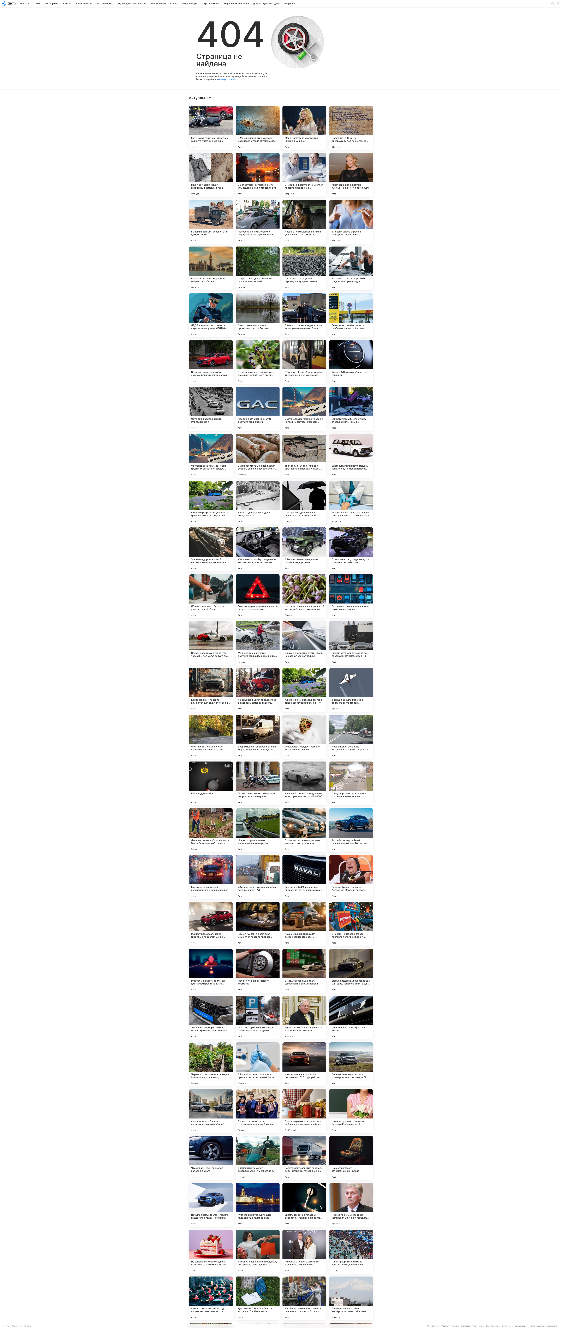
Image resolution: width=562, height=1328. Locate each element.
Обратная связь (493, 1326)
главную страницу (228, 79)
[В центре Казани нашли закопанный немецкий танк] (211, 175)
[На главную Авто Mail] (11, 3)
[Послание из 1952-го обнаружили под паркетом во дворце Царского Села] (351, 128)
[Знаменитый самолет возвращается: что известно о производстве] (258, 1158)
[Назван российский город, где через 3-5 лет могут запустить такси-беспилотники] (211, 643)
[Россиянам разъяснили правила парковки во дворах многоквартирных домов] (351, 596)
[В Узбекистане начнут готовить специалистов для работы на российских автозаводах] (304, 1298)
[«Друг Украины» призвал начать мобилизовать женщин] (304, 1017)
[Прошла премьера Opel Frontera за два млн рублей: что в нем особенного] (211, 1205)
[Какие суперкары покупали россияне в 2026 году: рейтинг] (304, 1064)
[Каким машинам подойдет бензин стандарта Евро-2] (304, 924)
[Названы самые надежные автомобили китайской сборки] (211, 362)
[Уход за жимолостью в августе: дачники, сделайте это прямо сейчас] (258, 362)
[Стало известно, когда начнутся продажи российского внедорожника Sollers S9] (351, 549)
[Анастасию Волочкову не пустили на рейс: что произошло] (351, 175)
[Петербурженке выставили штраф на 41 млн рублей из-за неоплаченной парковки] (258, 222)
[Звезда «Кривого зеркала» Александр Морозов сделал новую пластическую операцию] (351, 877)
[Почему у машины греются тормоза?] (258, 971)
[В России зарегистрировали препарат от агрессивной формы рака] (258, 1064)
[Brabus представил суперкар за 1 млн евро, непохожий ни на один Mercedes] (351, 971)
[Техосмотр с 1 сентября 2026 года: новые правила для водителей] (351, 268)
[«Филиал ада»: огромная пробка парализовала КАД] (258, 877)
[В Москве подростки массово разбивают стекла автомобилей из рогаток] (258, 128)
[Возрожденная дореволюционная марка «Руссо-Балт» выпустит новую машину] (258, 737)
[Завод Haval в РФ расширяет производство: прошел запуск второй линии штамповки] (304, 877)
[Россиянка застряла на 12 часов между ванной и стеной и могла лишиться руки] (351, 502)
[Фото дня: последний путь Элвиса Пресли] (211, 409)
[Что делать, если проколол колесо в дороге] (211, 1158)
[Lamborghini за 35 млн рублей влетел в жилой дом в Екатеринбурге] (351, 409)
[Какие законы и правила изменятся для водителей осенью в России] (211, 690)
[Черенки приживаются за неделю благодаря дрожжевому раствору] (211, 1064)
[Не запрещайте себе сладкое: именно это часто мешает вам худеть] (211, 1252)
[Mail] (4, 3)
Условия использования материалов (468, 1326)
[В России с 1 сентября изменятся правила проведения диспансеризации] (304, 175)
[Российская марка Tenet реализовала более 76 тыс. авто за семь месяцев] (351, 830)
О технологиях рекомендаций (514, 1326)
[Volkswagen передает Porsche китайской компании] (304, 737)
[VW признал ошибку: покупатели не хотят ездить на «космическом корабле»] (258, 549)
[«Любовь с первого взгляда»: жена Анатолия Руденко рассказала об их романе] (304, 1252)
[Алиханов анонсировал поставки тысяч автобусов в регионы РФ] (304, 690)
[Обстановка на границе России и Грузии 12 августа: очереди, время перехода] (304, 409)
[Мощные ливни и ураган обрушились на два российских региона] (258, 643)
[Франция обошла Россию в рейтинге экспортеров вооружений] (351, 690)
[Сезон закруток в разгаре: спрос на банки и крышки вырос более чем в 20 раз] (304, 1111)
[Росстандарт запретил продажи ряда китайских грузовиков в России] (304, 1158)
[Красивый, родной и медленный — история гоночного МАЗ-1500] (304, 783)
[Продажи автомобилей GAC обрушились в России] (258, 409)
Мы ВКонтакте (433, 1326)
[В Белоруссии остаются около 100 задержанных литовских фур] (258, 175)
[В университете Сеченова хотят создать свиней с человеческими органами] (258, 456)
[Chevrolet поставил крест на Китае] (351, 1017)
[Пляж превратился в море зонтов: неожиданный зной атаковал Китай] (351, 1252)
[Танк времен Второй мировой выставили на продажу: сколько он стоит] (304, 456)
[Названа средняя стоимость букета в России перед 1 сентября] (351, 1111)
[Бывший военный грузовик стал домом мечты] (211, 222)
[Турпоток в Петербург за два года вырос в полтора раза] (258, 1205)
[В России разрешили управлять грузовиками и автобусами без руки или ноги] (211, 502)
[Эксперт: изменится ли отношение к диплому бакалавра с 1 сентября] (258, 1111)
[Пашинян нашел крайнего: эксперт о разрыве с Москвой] (351, 1298)
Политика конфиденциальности (543, 1326)
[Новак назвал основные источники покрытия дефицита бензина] (351, 737)
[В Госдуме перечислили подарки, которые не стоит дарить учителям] (258, 1252)
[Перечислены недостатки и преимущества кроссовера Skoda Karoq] (351, 1064)
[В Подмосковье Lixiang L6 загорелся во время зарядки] (304, 971)
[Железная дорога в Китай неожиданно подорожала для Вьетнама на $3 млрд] (211, 549)
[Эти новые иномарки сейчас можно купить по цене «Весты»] (211, 1017)
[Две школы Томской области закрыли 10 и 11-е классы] (258, 1298)
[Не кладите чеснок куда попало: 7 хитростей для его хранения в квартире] (304, 596)
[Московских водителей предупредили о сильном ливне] (211, 877)
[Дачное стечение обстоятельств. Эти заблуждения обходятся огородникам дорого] (211, 830)
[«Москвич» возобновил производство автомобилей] (211, 1111)
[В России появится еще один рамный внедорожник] (304, 549)
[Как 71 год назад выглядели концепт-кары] (258, 502)
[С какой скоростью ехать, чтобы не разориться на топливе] (304, 643)
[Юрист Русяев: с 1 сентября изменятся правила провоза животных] (258, 924)
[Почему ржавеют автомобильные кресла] (351, 1158)
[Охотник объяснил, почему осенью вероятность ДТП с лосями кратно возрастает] (211, 737)
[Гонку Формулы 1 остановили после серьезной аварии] (351, 783)
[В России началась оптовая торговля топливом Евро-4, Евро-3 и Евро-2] (351, 924)
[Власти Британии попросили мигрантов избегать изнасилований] (211, 268)
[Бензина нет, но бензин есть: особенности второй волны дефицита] (351, 315)
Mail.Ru (6, 1326)
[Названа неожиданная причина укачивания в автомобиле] (304, 222)
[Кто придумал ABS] (211, 783)
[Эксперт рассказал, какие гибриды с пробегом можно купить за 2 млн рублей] (211, 924)
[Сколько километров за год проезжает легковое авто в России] (211, 1298)
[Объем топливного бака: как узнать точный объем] (211, 596)
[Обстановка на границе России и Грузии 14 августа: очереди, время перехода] (211, 456)
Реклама (27, 1326)
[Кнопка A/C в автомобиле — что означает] (351, 362)
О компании (16, 1326)
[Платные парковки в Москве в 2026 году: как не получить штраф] (258, 1017)
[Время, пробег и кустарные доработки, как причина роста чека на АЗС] (304, 1205)
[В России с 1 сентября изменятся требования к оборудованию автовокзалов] (304, 362)
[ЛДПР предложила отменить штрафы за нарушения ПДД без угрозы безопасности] (211, 315)
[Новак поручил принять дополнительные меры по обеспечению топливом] (258, 830)
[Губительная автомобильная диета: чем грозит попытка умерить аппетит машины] (211, 971)
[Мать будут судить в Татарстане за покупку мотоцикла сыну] (211, 128)
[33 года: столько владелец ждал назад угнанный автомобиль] (304, 315)
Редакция (446, 1326)
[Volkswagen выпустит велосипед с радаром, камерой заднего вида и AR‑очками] (258, 690)
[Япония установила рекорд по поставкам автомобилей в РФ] (351, 643)
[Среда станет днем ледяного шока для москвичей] (258, 268)
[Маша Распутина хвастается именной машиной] (304, 128)
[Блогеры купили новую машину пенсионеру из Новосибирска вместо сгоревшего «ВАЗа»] (351, 456)
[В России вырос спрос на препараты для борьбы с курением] (351, 222)
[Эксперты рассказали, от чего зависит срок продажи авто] (304, 830)
